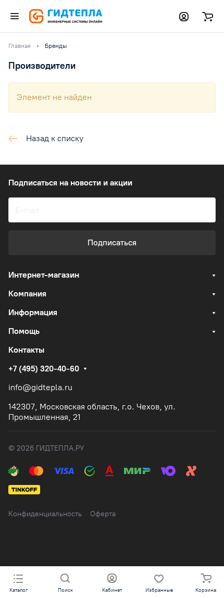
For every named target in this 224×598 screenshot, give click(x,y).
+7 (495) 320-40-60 (43, 368)
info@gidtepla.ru (40, 387)
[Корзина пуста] (207, 16)
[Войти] (184, 16)
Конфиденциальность (45, 513)
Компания (27, 293)
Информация (32, 312)
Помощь (24, 331)
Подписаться (112, 242)
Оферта (103, 513)
